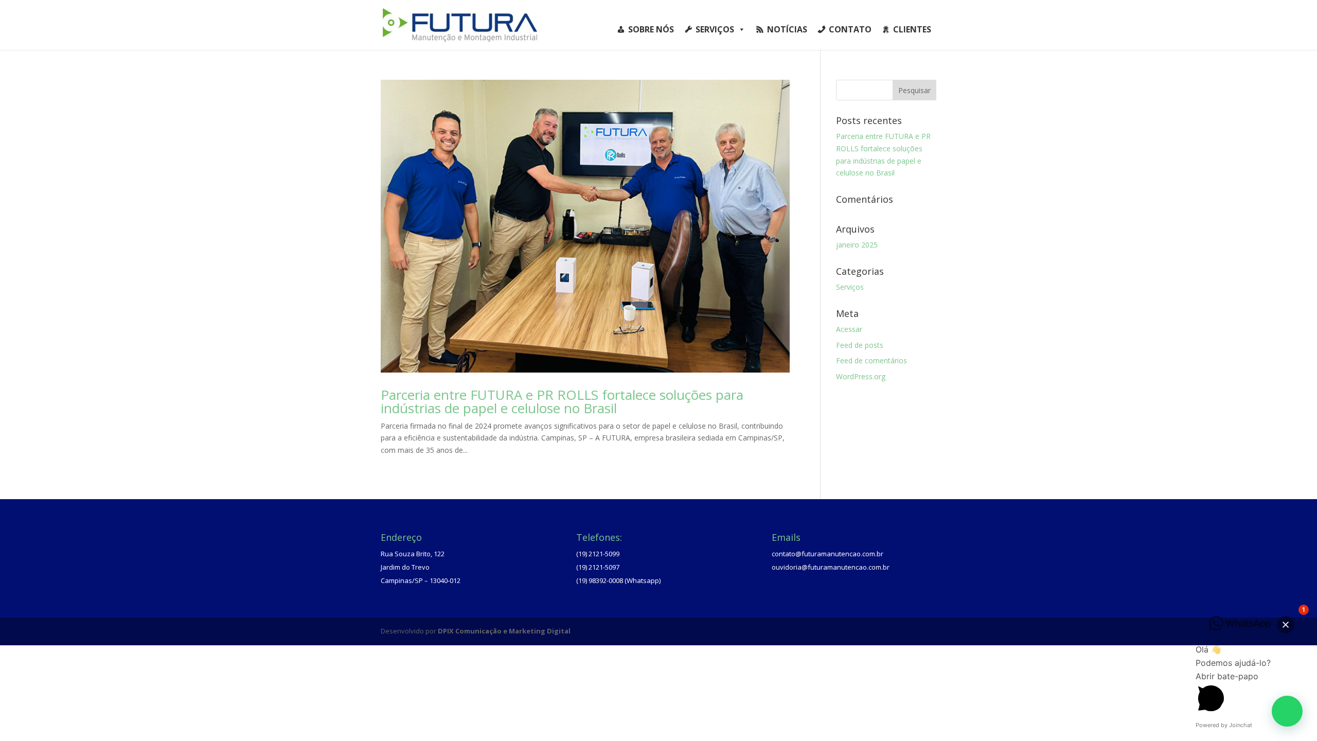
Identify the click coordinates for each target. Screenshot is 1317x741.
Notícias (787, 29)
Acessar (849, 329)
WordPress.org (860, 376)
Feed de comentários (871, 360)
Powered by (1224, 725)
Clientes (912, 29)
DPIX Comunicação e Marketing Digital (504, 631)
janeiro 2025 (857, 245)
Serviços (715, 29)
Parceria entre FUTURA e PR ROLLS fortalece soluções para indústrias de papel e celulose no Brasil (562, 401)
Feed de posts (859, 345)
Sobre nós (651, 29)
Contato (850, 29)
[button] (1287, 711)
